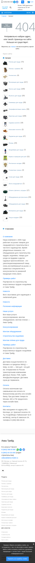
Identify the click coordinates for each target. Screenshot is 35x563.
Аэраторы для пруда (15, 116)
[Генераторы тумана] (5, 171)
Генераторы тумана (15, 170)
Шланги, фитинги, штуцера (17, 190)
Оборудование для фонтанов (18, 197)
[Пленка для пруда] (5, 63)
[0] (28, 2)
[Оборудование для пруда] (5, 205)
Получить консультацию (22, 1)
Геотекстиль (12, 75)
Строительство (5, 534)
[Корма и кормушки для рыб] (5, 158)
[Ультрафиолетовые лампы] (5, 110)
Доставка (6, 358)
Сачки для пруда (14, 177)
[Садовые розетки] (5, 124)
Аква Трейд (7, 440)
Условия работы (5, 537)
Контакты (6, 406)
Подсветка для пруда (15, 136)
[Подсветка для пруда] (5, 137)
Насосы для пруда (15, 89)
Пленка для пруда (14, 62)
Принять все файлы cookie (17, 559)
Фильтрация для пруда (16, 82)
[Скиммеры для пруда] (5, 103)
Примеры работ (9, 278)
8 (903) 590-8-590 (8, 2)
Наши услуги (8, 311)
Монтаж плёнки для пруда (13, 340)
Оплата (6, 385)
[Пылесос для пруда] (5, 97)
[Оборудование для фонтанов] (5, 198)
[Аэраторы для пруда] (5, 117)
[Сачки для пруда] (5, 178)
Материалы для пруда (16, 210)
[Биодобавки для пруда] (5, 151)
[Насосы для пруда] (5, 90)
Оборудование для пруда (17, 204)
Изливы (11, 143)
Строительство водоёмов (13, 336)
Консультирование (10, 327)
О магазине (4, 532)
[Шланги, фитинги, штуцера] (5, 191)
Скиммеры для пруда (15, 102)
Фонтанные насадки (15, 163)
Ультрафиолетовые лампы (17, 109)
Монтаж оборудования (12, 331)
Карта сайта (4, 540)
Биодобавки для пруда (16, 150)
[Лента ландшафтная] (5, 185)
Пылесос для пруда (15, 95)
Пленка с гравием (14, 68)
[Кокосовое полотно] (5, 131)
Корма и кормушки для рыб (17, 156)
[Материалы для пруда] (5, 212)
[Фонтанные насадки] (5, 164)
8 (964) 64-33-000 (8, 453)
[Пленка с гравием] (5, 70)
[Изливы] (5, 144)
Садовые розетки (14, 123)
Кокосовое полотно (15, 129)
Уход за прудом (14, 217)
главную (13, 46)
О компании (8, 237)
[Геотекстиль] (5, 76)
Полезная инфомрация (12, 306)
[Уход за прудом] (5, 219)
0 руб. (32, 2)
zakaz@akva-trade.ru (9, 458)
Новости (6, 291)
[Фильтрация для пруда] (5, 83)
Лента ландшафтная (15, 183)
